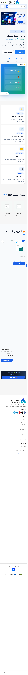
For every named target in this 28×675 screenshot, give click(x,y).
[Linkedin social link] (17, 507)
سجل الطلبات (23, 533)
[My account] (2, 6)
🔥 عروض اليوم (13, 375)
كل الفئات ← (4, 194)
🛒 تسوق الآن (20, 52)
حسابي (24, 531)
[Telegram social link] (14, 507)
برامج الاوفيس (9, 253)
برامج (14, 349)
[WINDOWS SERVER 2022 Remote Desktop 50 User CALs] (19, 292)
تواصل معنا (23, 540)
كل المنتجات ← (21, 233)
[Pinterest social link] (20, 507)
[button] (19, 358)
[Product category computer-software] (17, 209)
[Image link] (18, 495)
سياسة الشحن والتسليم (21, 519)
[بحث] (7, 6)
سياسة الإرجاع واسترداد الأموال (19, 516)
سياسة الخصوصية (22, 521)
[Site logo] (14, 2)
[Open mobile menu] (25, 2)
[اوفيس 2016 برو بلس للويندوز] (7, 244)
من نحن (24, 514)
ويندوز (24, 349)
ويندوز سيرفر (19, 349)
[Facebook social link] (25, 507)
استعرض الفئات (8, 52)
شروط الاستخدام (22, 524)
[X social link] (22, 507)
